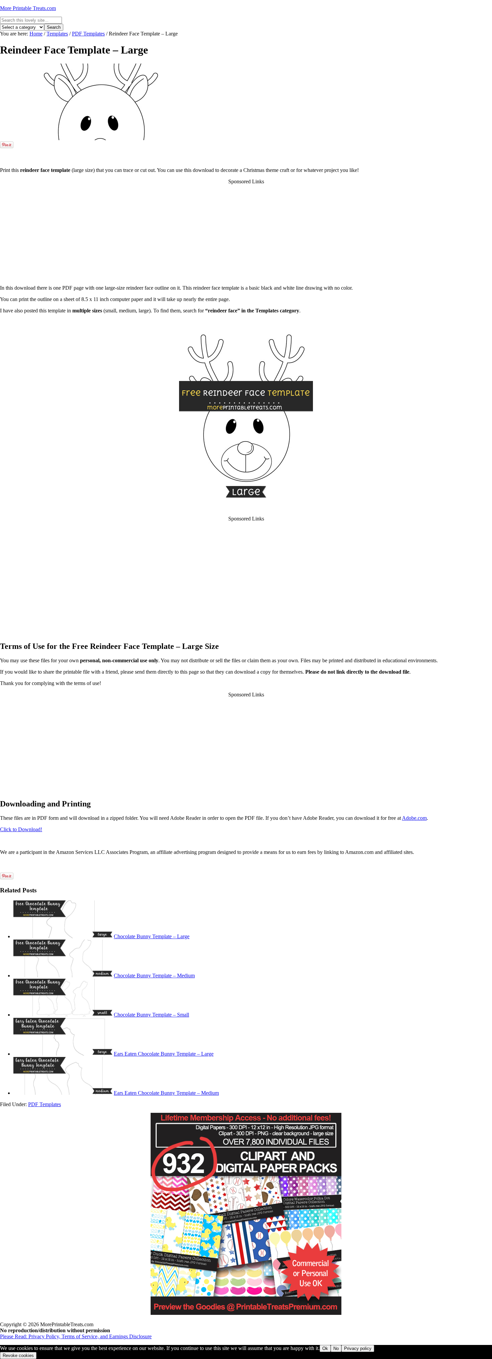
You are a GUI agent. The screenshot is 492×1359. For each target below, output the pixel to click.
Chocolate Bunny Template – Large (151, 936)
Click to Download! (21, 829)
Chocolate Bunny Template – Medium (154, 975)
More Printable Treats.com (28, 8)
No (336, 1348)
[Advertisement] (246, 152)
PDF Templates (44, 1104)
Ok (325, 1348)
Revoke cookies (18, 1355)
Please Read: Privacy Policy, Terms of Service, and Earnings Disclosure (76, 1336)
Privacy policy (358, 1348)
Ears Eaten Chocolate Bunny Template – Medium (166, 1093)
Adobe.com (414, 818)
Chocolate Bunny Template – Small (151, 1014)
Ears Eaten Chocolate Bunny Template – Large (164, 1054)
